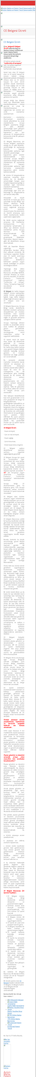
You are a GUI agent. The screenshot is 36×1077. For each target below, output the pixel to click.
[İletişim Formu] (7, 1068)
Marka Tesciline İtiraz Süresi (14, 1012)
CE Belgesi (19, 1000)
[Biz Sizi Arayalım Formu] (7, 1043)
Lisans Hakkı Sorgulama (15, 1006)
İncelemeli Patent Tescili (13, 1027)
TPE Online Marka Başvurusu (13, 1020)
